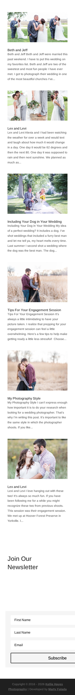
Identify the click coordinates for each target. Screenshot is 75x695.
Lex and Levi (17, 128)
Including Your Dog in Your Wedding (35, 221)
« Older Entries (17, 534)
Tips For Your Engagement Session (34, 310)
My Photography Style (24, 398)
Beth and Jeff (18, 50)
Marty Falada (57, 689)
